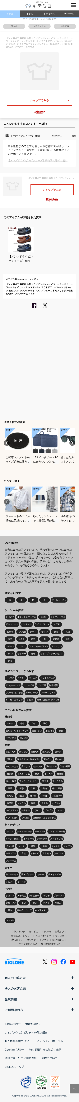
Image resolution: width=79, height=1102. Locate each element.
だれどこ (33, 931)
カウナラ (31, 939)
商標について (49, 1058)
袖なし (10, 796)
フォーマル (11, 861)
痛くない (25, 766)
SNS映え (25, 818)
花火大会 (21, 632)
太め (37, 774)
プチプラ (48, 810)
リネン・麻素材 (13, 839)
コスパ (60, 810)
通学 (33, 639)
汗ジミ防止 (11, 738)
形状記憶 (23, 738)
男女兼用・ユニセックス (44, 818)
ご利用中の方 (14, 1009)
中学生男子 (34, 895)
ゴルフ (10, 653)
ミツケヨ (44, 939)
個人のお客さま (15, 977)
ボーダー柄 (28, 839)
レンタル (21, 803)
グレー (41, 874)
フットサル (56, 646)
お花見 (56, 624)
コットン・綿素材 (56, 831)
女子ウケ (56, 803)
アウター (21, 678)
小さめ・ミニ (23, 774)
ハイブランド (12, 810)
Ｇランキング (18, 931)
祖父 (23, 903)
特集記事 (65, 26)
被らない (59, 759)
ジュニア (10, 895)
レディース (49, 14)
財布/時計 (53, 685)
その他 (30, 700)
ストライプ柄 (56, 839)
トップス (10, 678)
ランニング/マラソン (38, 646)
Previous (7, 443)
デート (33, 632)
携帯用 (45, 781)
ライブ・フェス (42, 624)
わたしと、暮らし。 (21, 935)
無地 (45, 846)
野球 (33, 653)
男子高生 (21, 895)
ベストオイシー (43, 935)
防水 (34, 723)
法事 (68, 639)
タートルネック (24, 831)
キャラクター (41, 910)
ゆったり (48, 774)
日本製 (33, 796)
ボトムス (33, 678)
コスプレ (10, 920)
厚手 (10, 788)
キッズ (29, 14)
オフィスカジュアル (26, 617)
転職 (43, 617)
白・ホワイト (12, 874)
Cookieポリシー (15, 1049)
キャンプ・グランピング (51, 653)
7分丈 (21, 796)
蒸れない (35, 752)
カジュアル (11, 853)
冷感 (22, 723)
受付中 (14, 26)
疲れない (46, 752)
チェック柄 (42, 839)
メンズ (10, 14)
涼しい (10, 759)
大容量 (60, 774)
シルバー (10, 882)
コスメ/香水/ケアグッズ (48, 700)
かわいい (56, 846)
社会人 (58, 903)
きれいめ (35, 853)
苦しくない (11, 752)
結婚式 (56, 639)
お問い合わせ (13, 1024)
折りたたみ (58, 781)
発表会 (21, 639)
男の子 (46, 903)
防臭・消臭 (37, 730)
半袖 (33, 788)
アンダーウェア (13, 685)
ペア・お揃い (12, 818)
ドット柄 (10, 846)
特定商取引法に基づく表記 (45, 1049)
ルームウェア (32, 692)
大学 (10, 639)
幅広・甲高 (57, 788)
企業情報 (11, 999)
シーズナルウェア (14, 700)
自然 (23, 853)
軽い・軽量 (11, 781)
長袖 (45, 788)
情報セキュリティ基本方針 (21, 1058)
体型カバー (57, 796)
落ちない (48, 759)
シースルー (40, 831)
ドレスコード (12, 624)
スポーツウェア (48, 692)
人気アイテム (39, 26)
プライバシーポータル (49, 1041)
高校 (68, 632)
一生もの (25, 810)
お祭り (10, 632)
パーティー (26, 624)
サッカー (21, 653)
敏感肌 (10, 803)
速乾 (45, 723)
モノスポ (59, 935)
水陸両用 (49, 730)
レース (21, 846)
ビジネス (10, 617)
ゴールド (21, 882)
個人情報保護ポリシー (18, 1041)
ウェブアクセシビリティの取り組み (26, 1032)
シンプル (67, 846)
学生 (10, 910)
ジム (22, 646)
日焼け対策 (65, 766)
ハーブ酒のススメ (28, 944)
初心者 (46, 895)
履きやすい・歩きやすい (28, 759)
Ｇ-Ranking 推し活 (50, 944)
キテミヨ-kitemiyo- (15, 279)
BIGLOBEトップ (14, 1067)
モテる (44, 803)
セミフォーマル (58, 617)
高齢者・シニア (24, 910)
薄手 (22, 788)
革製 (33, 846)
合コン (44, 632)
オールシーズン (59, 600)
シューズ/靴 (29, 685)
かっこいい (59, 853)
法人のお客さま (15, 988)
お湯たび (59, 931)
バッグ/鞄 (41, 685)
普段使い (46, 853)
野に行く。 (17, 939)
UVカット (10, 723)
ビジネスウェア (47, 678)
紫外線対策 (51, 766)
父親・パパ (11, 903)
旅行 (56, 632)
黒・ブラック (27, 874)
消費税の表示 (33, 1024)
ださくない (38, 766)
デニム (10, 831)
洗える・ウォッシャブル (17, 730)
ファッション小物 (14, 692)
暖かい (58, 752)
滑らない (23, 752)
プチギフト (59, 895)
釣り (10, 661)
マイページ (69, 14)
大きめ (10, 774)
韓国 (45, 796)
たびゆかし (58, 939)
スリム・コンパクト (28, 781)
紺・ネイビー (54, 874)
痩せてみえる (12, 766)
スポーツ (10, 646)
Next (72, 443)
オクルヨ (46, 931)
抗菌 (61, 730)
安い (37, 810)
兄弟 (35, 903)
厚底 (33, 803)
